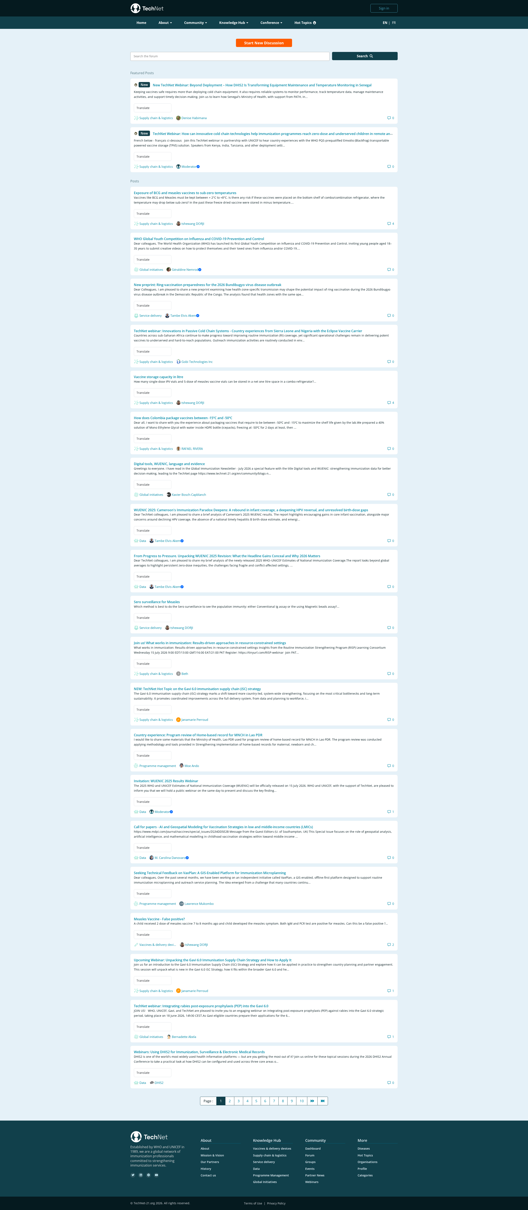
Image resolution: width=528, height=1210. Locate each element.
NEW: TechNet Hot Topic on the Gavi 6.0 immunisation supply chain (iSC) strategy (197, 689)
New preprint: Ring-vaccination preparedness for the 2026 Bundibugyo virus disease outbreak (207, 285)
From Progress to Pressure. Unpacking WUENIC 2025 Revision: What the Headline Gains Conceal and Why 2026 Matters (227, 555)
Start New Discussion (264, 42)
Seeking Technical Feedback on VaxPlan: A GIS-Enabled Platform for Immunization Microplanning (210, 873)
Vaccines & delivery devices (272, 1148)
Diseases (364, 1148)
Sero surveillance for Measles (157, 602)
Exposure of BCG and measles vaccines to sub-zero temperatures (185, 193)
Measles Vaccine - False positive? (159, 919)
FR (394, 22)
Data (256, 1169)
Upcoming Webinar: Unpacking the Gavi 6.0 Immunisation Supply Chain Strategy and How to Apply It (212, 960)
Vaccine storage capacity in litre (158, 377)
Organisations (367, 1162)
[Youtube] (156, 1175)
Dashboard (313, 1148)
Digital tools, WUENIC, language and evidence (169, 464)
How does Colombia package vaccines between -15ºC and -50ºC (183, 418)
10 (302, 1101)
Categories (365, 1175)
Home (141, 22)
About (205, 1148)
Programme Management (271, 1175)
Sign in (384, 8)
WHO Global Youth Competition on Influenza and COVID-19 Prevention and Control (199, 239)
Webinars (311, 1182)
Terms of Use (253, 1203)
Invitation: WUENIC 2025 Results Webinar (166, 781)
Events (310, 1169)
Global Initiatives (265, 1182)
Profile (362, 1169)
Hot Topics (303, 22)
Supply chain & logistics (269, 1155)
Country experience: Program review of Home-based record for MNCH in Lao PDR (198, 735)
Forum (309, 1155)
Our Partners (210, 1162)
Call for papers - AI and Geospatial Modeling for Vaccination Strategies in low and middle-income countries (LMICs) (223, 827)
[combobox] (230, 56)
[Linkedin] (140, 1175)
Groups (310, 1162)
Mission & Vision (212, 1155)
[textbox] (231, 56)
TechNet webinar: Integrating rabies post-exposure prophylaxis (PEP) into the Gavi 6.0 (201, 1006)
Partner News (314, 1175)
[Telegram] (148, 1175)
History (206, 1169)
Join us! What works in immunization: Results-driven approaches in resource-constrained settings (210, 643)
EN (385, 22)
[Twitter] (132, 1175)
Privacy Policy (276, 1203)
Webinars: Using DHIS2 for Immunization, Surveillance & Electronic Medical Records (199, 1052)
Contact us (208, 1175)
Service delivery (264, 1162)
